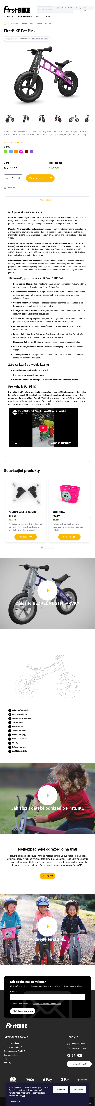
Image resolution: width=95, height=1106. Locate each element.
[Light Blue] (11, 152)
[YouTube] (79, 1055)
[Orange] (16, 152)
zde (23, 1095)
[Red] (26, 152)
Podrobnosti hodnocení (40, 39)
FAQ (5, 1059)
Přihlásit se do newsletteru (23, 1011)
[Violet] (32, 152)
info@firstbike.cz (78, 1044)
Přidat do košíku (36, 178)
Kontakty (7, 1063)
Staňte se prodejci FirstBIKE (14, 1051)
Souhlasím (78, 1089)
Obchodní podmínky (11, 1055)
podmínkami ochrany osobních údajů (47, 1004)
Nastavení (15, 1101)
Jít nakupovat (47, 876)
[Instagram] (74, 1055)
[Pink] (21, 152)
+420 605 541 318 (79, 1049)
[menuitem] (10, 16)
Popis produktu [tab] (46, 200)
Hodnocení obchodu (11, 1043)
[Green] (6, 152)
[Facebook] (69, 1055)
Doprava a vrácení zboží (13, 1047)
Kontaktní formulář (79, 1064)
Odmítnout (60, 1089)
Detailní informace (11, 143)
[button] (42, 547)
